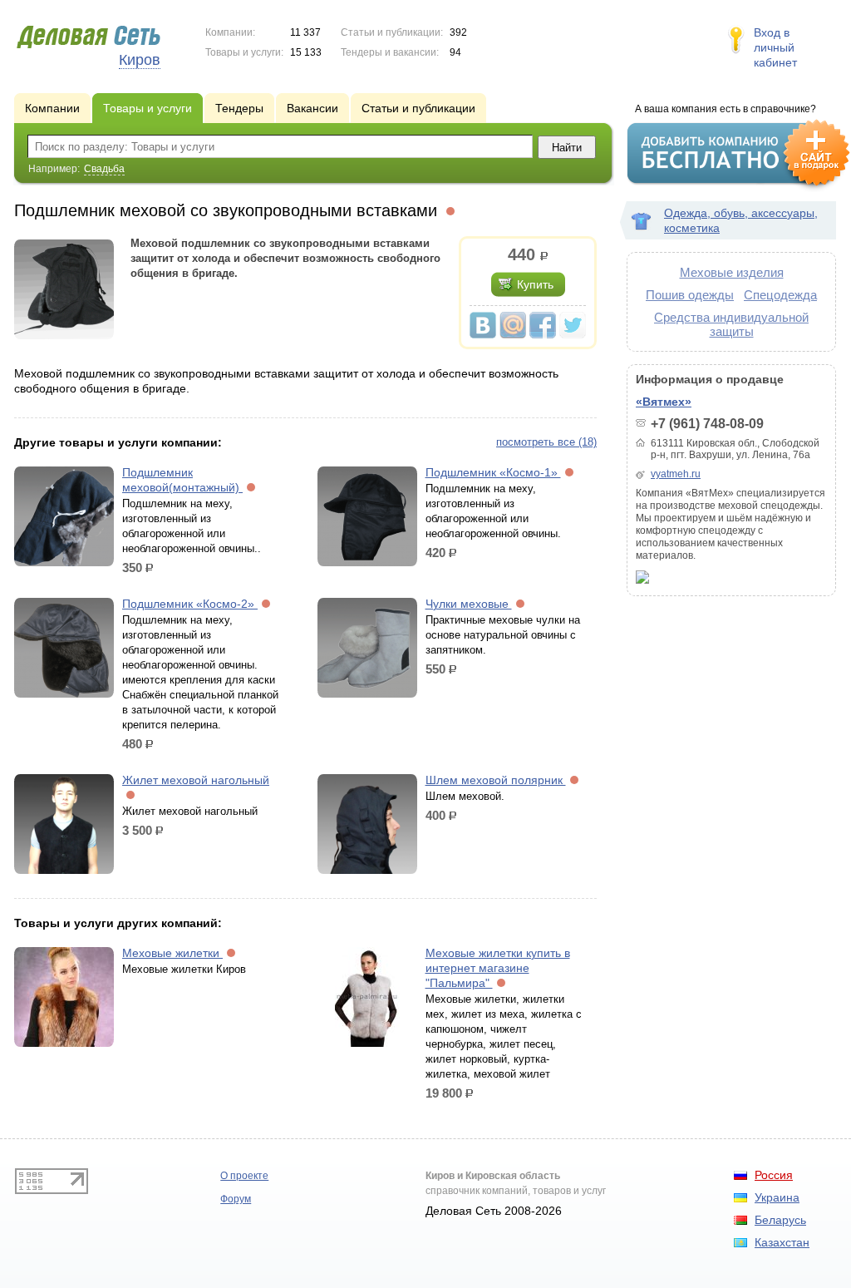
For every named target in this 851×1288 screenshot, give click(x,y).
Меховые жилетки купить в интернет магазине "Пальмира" (498, 967)
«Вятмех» (663, 401)
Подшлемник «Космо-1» (493, 472)
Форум (235, 1199)
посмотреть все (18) (546, 442)
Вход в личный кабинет (775, 47)
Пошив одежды (690, 295)
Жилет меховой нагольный (195, 780)
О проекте (244, 1176)
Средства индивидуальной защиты (731, 324)
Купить (535, 284)
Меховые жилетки (172, 953)
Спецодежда (780, 295)
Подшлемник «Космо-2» (190, 603)
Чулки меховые (469, 603)
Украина (777, 1197)
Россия (774, 1175)
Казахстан (782, 1242)
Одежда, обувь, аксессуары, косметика (741, 220)
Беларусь (780, 1219)
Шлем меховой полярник (496, 780)
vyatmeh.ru (676, 474)
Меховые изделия (732, 272)
